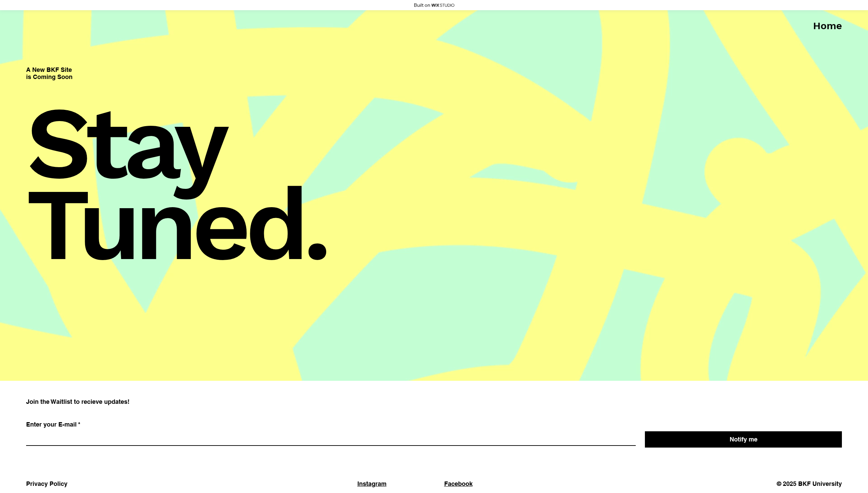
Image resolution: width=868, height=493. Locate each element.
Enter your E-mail (53, 424)
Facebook (458, 483)
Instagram (372, 483)
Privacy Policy (46, 483)
